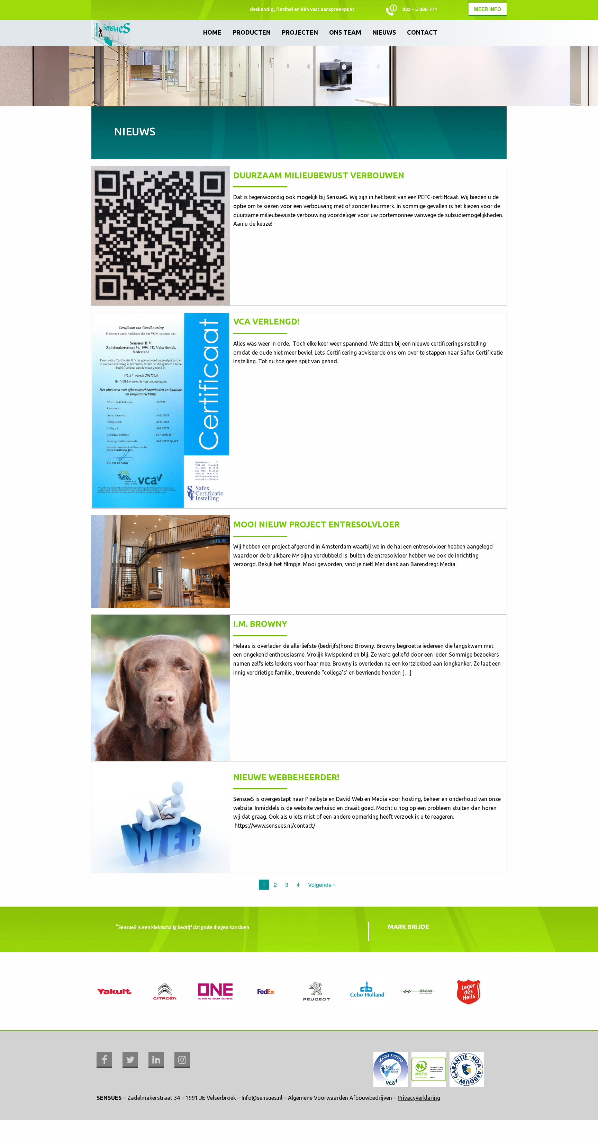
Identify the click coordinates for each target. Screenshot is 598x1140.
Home (212, 32)
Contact (422, 32)
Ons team (345, 32)
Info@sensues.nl (262, 1098)
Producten (252, 32)
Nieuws (384, 32)
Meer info (487, 9)
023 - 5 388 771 (419, 9)
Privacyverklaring (419, 1098)
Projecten (300, 32)
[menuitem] (212, 33)
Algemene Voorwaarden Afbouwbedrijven (340, 1098)
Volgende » (322, 885)
